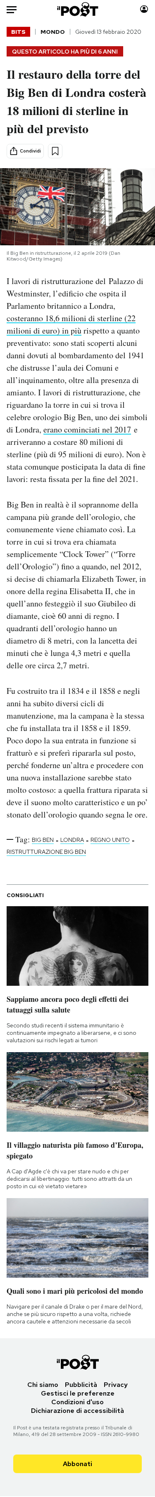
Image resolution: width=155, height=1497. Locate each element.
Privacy (116, 1384)
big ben (43, 840)
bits (18, 31)
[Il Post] (77, 9)
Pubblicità (81, 1384)
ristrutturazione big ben (46, 851)
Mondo (53, 31)
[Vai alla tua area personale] (144, 9)
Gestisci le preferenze (77, 1393)
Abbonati (77, 1463)
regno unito (110, 840)
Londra (72, 840)
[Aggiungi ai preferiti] (55, 151)
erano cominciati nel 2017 (87, 429)
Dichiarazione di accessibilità (77, 1410)
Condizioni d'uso (77, 1402)
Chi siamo (42, 1384)
